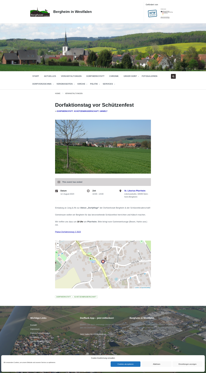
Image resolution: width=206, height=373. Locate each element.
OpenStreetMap (145, 287)
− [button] (58, 246)
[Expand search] (173, 76)
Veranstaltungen (74, 93)
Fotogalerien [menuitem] (149, 76)
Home (57, 93)
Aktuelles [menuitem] (50, 76)
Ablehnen (156, 364)
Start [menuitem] (35, 76)
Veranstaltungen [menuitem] (71, 76)
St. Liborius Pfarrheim (134, 191)
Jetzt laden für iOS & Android (93, 334)
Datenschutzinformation (40, 333)
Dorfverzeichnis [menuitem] (42, 84)
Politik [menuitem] (94, 84)
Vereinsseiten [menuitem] (65, 84)
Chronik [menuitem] (114, 76)
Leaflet (137, 287)
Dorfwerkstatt (65, 111)
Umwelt (103, 111)
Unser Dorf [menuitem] (130, 76)
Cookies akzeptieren (126, 364)
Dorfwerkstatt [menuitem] (95, 76)
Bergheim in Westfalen (72, 12)
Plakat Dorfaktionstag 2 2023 (68, 232)
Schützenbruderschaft (86, 111)
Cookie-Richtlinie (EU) (39, 341)
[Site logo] (40, 16)
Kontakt (33, 325)
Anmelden (34, 337)
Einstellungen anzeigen (187, 364)
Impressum (35, 329)
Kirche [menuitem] (81, 84)
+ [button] (58, 243)
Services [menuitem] (108, 84)
